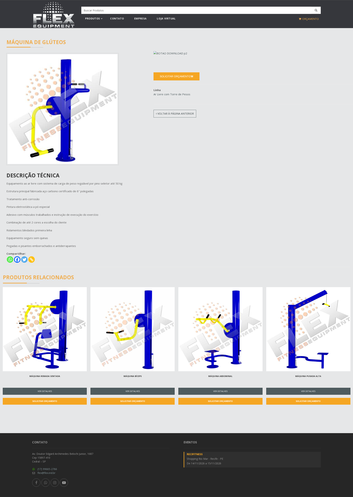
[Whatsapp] (10, 259)
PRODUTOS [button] (92, 18)
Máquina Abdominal (220, 376)
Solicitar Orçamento (44, 401)
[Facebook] (17, 259)
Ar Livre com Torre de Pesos (172, 94)
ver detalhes (45, 391)
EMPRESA (140, 18)
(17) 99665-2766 (47, 469)
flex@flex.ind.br (46, 473)
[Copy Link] (31, 259)
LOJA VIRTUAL (166, 18)
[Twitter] (24, 259)
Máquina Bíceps (133, 376)
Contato (117, 18)
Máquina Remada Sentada (44, 376)
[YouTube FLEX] (64, 482)
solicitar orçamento (175, 76)
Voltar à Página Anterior (175, 113)
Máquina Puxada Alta (308, 376)
